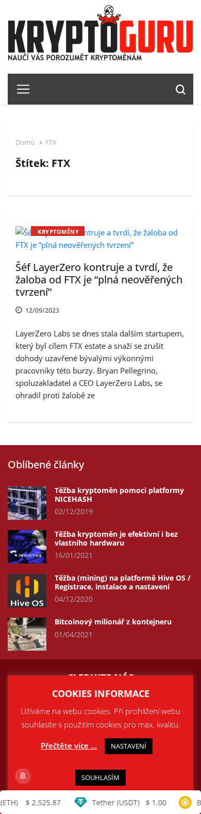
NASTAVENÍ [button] (128, 746)
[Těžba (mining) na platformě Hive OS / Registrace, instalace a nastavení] (27, 590)
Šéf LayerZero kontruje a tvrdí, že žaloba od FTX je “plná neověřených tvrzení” (98, 279)
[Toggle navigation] (19, 89)
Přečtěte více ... (69, 745)
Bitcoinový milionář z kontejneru (113, 621)
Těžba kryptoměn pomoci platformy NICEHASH (119, 494)
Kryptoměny (58, 231)
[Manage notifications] (22, 776)
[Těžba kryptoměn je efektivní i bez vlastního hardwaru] (27, 547)
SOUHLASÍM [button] (100, 777)
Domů (25, 142)
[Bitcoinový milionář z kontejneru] (27, 634)
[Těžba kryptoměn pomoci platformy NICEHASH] (27, 503)
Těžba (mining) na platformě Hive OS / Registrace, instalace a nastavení (123, 582)
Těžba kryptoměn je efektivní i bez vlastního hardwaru (116, 538)
